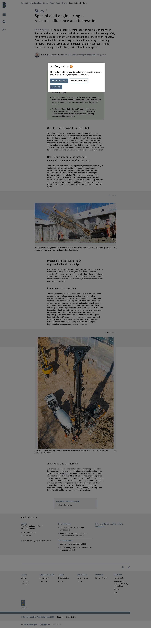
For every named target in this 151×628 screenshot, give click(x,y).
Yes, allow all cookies (59, 81)
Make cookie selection (79, 81)
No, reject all (56, 87)
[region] (76, 77)
